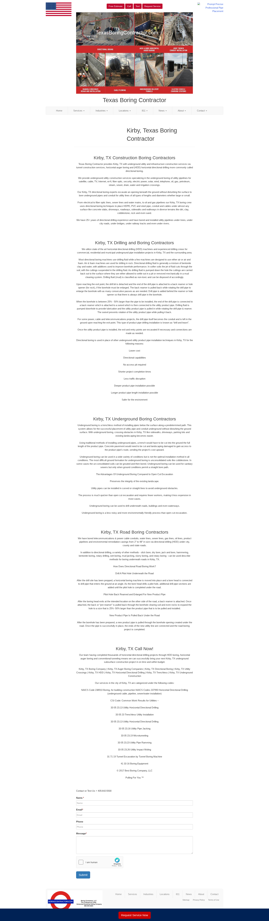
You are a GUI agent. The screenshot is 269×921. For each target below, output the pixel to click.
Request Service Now (134, 915)
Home (59, 110)
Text (138, 6)
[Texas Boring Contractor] (74, 902)
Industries (101, 110)
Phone (79, 821)
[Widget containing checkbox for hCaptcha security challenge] (99, 862)
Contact (201, 110)
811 (144, 110)
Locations (124, 110)
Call (129, 6)
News (162, 110)
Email (79, 809)
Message (81, 833)
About (181, 110)
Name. (80, 797)
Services (78, 110)
